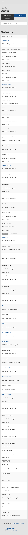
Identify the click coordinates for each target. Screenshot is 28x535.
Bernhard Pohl (6, 306)
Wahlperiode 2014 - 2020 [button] (9, 23)
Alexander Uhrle (6, 394)
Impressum (7, 529)
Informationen (7, 15)
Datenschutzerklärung (10, 528)
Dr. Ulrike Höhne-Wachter (9, 195)
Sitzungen (7, 18)
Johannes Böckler (6, 84)
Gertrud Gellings (6, 165)
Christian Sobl (6, 368)
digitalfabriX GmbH (15, 531)
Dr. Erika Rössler (6, 332)
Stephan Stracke (6, 376)
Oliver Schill (5, 341)
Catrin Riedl (5, 323)
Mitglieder (20, 15)
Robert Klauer (6, 237)
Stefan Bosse (5, 40)
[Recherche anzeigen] (3, 8)
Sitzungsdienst (19, 523)
